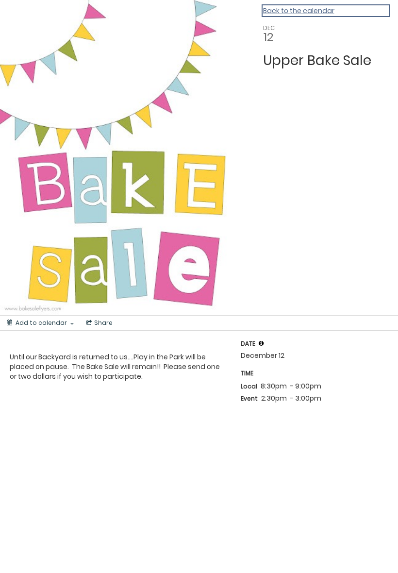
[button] (261, 343)
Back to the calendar (298, 11)
